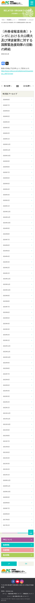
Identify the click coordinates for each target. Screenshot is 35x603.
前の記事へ (8, 86)
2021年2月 (6, 469)
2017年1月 (6, 525)
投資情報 (6, 550)
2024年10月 (6, 223)
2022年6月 (6, 379)
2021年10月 (6, 424)
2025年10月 (6, 155)
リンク (9, 596)
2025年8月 (6, 167)
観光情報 (6, 555)
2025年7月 (6, 172)
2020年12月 (6, 480)
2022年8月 (6, 368)
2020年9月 (6, 497)
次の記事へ (27, 86)
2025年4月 (6, 189)
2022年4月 (6, 391)
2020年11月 (6, 486)
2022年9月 (6, 363)
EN (26, 564)
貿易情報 (6, 545)
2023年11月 (6, 284)
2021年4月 (6, 458)
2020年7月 (6, 508)
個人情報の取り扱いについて (20, 596)
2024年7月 (6, 239)
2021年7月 (6, 441)
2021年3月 (6, 463)
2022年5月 (6, 385)
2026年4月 (6, 122)
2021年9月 (6, 430)
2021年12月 (6, 413)
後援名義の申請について (14, 593)
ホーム (4, 593)
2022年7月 (6, 374)
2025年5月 (6, 183)
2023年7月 (6, 307)
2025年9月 (6, 161)
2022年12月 (6, 346)
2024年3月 (6, 262)
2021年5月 (6, 452)
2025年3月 (6, 195)
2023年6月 (6, 312)
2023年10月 (6, 290)
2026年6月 (6, 111)
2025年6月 (6, 178)
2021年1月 (6, 475)
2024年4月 (6, 256)
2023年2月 (6, 335)
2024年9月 (6, 228)
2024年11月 (6, 217)
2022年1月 (6, 407)
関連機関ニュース (11, 19)
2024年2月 (6, 267)
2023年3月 (6, 329)
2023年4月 (6, 323)
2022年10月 (6, 357)
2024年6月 (6, 245)
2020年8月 (6, 503)
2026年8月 (6, 99)
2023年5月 (6, 318)
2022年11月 (6, 351)
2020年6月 (6, 514)
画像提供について (27, 593)
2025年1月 (6, 206)
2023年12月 (6, 279)
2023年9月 (6, 295)
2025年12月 (6, 144)
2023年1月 (6, 340)
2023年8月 (6, 301)
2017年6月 (6, 519)
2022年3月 (6, 396)
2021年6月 (6, 447)
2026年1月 (6, 139)
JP (9, 564)
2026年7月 (6, 105)
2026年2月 (6, 133)
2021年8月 (6, 435)
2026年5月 (6, 116)
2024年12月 (6, 211)
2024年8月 (6, 234)
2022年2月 (6, 402)
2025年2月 (6, 200)
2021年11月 (6, 419)
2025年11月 (6, 150)
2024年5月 (6, 251)
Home (3, 19)
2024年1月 (6, 273)
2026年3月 (6, 127)
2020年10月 (6, 491)
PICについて (7, 539)
